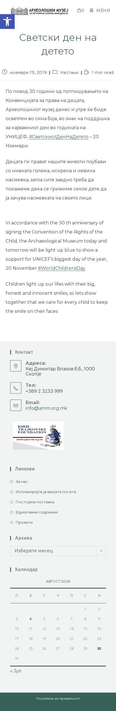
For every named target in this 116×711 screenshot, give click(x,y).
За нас (22, 481)
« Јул (15, 671)
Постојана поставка (35, 502)
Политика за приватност (58, 698)
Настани (69, 72)
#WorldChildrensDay (61, 268)
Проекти (24, 522)
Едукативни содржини (37, 512)
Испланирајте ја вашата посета (46, 491)
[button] (7, 21)
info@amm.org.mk (46, 408)
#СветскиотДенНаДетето (58, 136)
